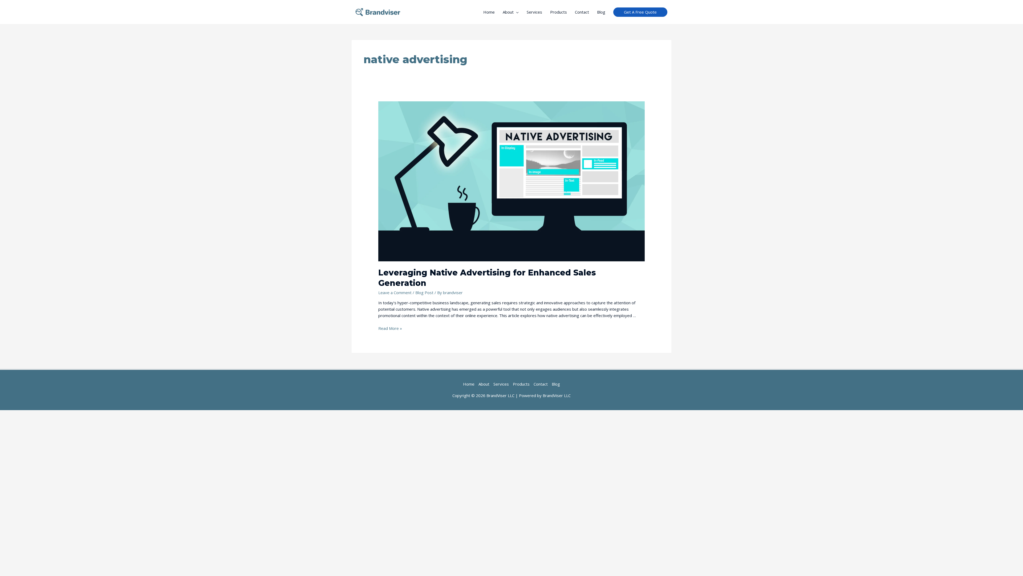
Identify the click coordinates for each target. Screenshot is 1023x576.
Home (489, 12)
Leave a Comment (395, 292)
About (508, 12)
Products (558, 12)
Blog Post (424, 292)
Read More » (390, 328)
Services (534, 12)
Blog (601, 12)
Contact (582, 12)
